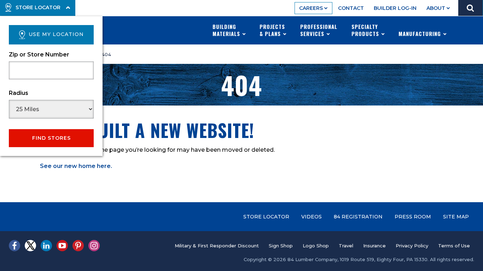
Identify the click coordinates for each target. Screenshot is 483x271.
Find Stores (51, 138)
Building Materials (227, 30)
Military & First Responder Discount (217, 245)
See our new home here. (76, 166)
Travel (346, 245)
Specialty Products (366, 30)
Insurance (374, 245)
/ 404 (105, 54)
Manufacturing (420, 33)
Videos (311, 216)
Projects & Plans (272, 30)
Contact (351, 8)
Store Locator (266, 216)
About (436, 8)
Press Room (413, 216)
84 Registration (358, 216)
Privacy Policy (412, 245)
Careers (311, 8)
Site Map (456, 216)
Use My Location (56, 34)
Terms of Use (454, 245)
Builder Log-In (395, 8)
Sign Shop (281, 245)
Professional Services (318, 30)
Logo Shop (316, 245)
